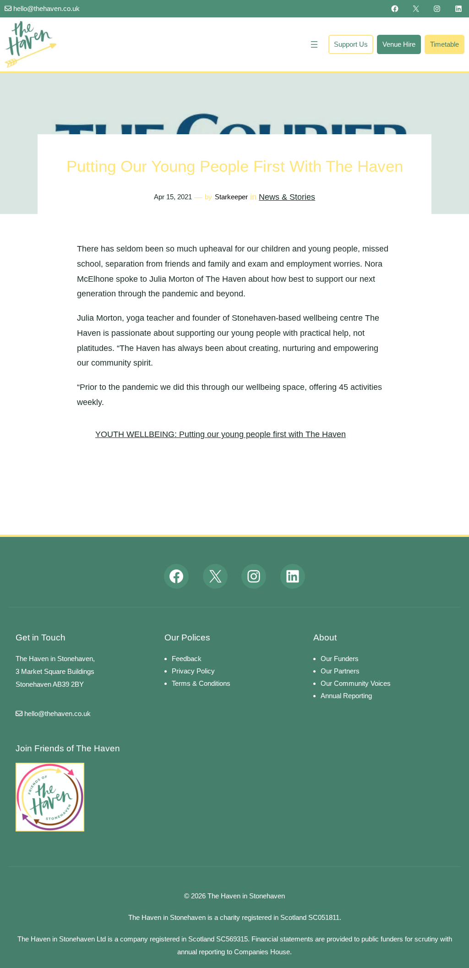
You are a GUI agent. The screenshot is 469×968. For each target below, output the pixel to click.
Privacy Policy (193, 671)
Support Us (351, 44)
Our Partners (340, 671)
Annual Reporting (346, 696)
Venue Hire (398, 44)
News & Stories (287, 197)
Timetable (444, 44)
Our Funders (340, 658)
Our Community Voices (356, 683)
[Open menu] (314, 44)
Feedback (187, 658)
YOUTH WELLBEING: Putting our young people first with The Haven (220, 434)
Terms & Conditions (201, 683)
